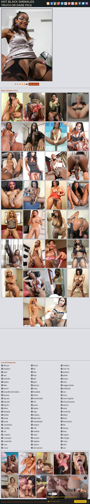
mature (36, 425)
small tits (66, 412)
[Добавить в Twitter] (83, 3)
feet (34, 372)
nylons (36, 445)
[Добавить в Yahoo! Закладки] (86, 3)
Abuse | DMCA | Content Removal (13, 502)
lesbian (36, 415)
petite (65, 375)
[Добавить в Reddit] (72, 3)
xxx (64, 448)
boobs (6, 415)
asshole (6, 379)
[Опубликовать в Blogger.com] (48, 3)
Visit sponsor (34, 84)
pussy (65, 379)
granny (36, 385)
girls (35, 382)
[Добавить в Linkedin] (62, 3)
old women (37, 448)
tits (64, 425)
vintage (66, 438)
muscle (36, 438)
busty (5, 422)
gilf (34, 379)
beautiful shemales (11, 392)
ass (4, 375)
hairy (35, 389)
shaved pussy (69, 402)
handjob (36, 392)
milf (34, 428)
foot (34, 375)
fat (34, 369)
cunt (5, 445)
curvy (5, 448)
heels (35, 395)
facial (35, 366)
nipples (36, 441)
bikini (5, 408)
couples (6, 435)
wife (64, 445)
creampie (7, 438)
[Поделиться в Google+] (58, 3)
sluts (65, 408)
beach (6, 389)
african (6, 366)
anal (5, 372)
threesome (67, 422)
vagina (66, 435)
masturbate (38, 422)
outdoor (66, 366)
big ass (6, 398)
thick (65, 418)
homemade (38, 398)
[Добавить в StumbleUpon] (76, 3)
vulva (65, 441)
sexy (65, 395)
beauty (6, 395)
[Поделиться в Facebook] (51, 3)
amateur (6, 369)
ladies (35, 408)
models (36, 431)
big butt (6, 402)
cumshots (7, 441)
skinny (65, 405)
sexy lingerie (68, 398)
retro (65, 382)
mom (35, 435)
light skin (37, 418)
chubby (6, 428)
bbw (5, 385)
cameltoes (7, 425)
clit (4, 431)
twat (64, 431)
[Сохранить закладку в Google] (55, 3)
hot (34, 402)
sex (64, 392)
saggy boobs (68, 385)
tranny (65, 428)
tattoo (65, 415)
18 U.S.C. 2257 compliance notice (39, 502)
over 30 (66, 369)
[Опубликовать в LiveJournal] (65, 3)
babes (6, 382)
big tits (6, 405)
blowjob (6, 412)
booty (5, 418)
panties (66, 372)
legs (35, 412)
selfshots (66, 389)
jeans (35, 405)
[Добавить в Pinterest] (69, 3)
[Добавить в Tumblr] (79, 3)
